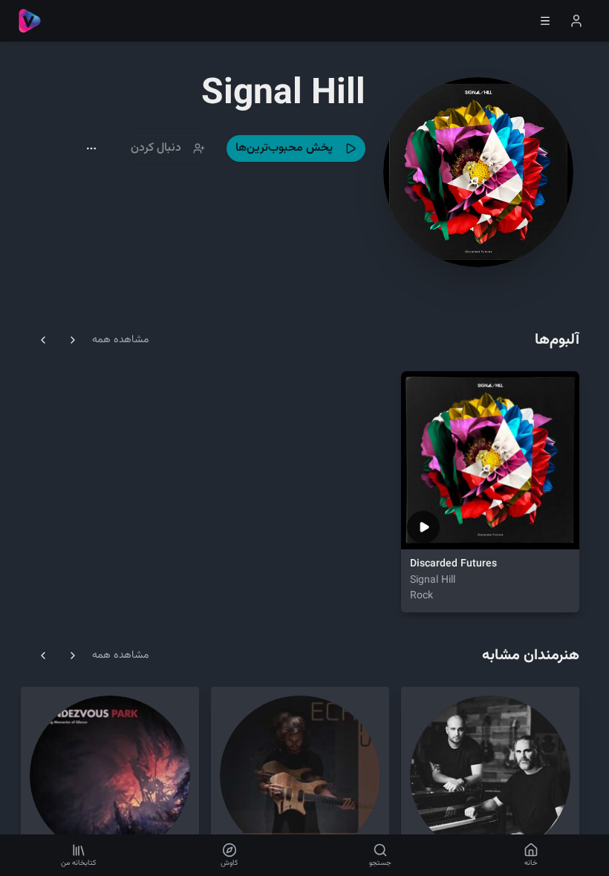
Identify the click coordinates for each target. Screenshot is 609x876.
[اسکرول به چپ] (43, 340)
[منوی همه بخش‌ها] (545, 20)
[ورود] (576, 21)
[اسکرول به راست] (72, 340)
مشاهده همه (120, 340)
